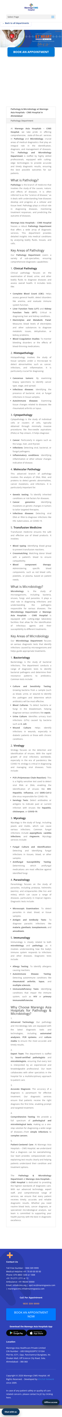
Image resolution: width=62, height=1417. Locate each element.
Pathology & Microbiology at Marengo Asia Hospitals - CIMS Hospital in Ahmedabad (29, 112)
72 (27, 1278)
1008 (32, 1274)
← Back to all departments (15, 23)
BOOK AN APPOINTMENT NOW (31, 1314)
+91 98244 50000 (26, 1281)
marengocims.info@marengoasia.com (26, 1288)
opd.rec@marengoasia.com (42, 1285)
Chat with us (11, 1411)
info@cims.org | (20, 1285)
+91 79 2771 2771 (14, 1278)
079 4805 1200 (20, 1274)
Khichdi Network (46, 1379)
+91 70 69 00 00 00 (32, 1271)
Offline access (50, 1402)
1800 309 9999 (32, 1268)
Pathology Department (22, 120)
